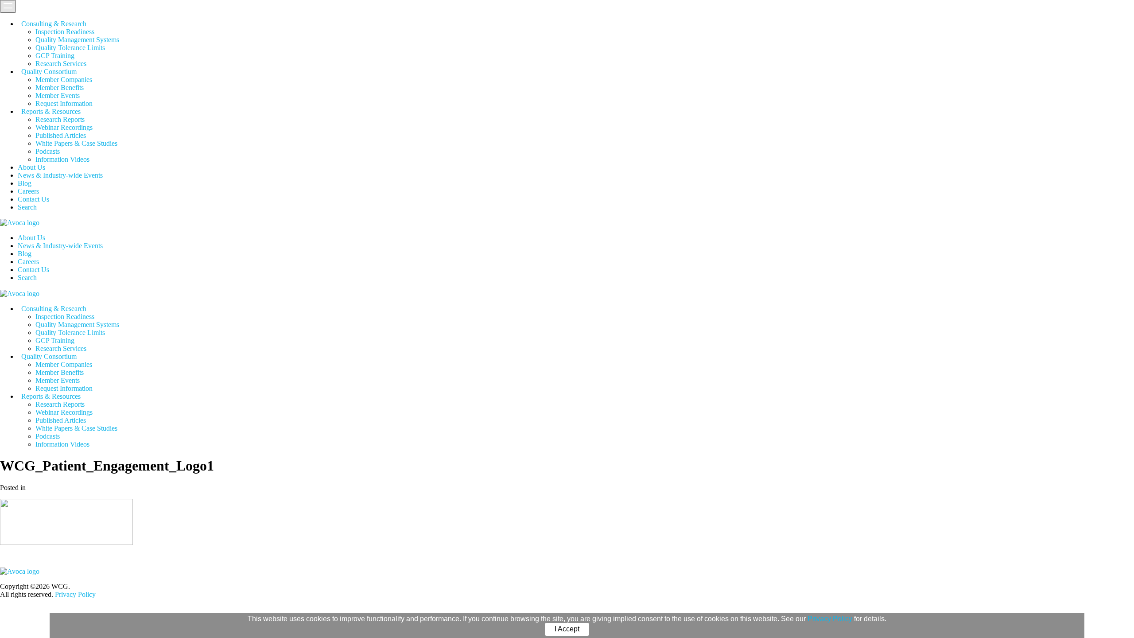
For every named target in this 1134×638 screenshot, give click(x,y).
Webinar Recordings (64, 127)
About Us (31, 167)
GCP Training (54, 55)
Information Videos (62, 159)
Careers (28, 191)
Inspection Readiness (64, 31)
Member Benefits (59, 87)
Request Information (64, 103)
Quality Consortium (49, 71)
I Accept (567, 629)
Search (27, 207)
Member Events (57, 95)
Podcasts (47, 151)
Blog (24, 183)
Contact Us (33, 199)
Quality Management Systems (77, 39)
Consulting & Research (54, 23)
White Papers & (76, 143)
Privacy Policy (830, 618)
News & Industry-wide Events (60, 175)
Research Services (60, 63)
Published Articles (60, 135)
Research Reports (60, 119)
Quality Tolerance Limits (70, 47)
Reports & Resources (51, 111)
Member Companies (63, 79)
